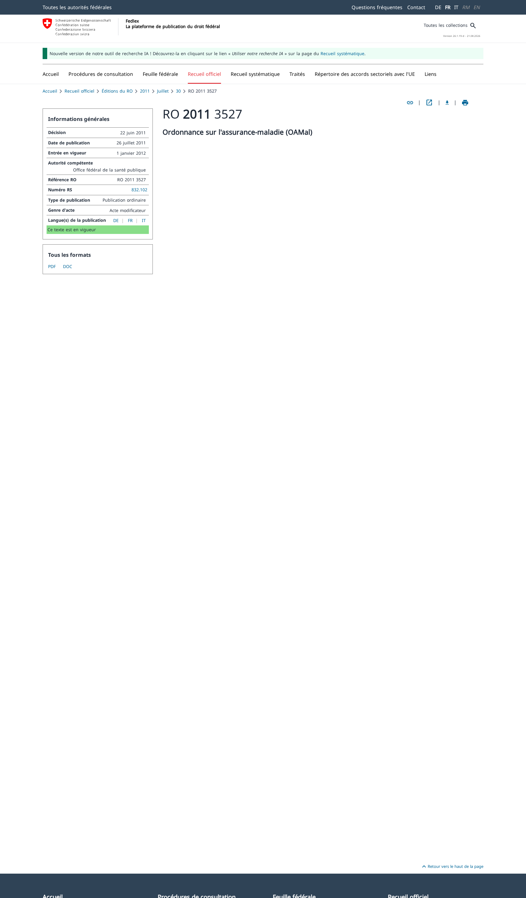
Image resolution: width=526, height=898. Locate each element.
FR (448, 7)
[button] (101, 74)
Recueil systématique (342, 53)
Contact (416, 7)
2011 (145, 91)
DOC (67, 266)
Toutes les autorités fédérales (77, 7)
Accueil (50, 91)
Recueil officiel (79, 91)
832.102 (139, 190)
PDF (52, 266)
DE (438, 7)
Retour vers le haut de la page (451, 866)
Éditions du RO (117, 91)
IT (456, 7)
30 (178, 91)
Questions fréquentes (377, 7)
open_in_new (429, 102)
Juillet (163, 91)
